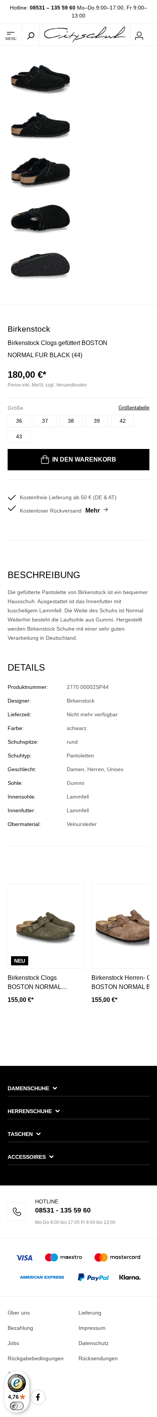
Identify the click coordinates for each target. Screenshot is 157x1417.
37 (45, 421)
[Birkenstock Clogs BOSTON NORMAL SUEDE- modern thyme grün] (45, 926)
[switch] (17, 1406)
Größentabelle (134, 408)
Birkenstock (29, 328)
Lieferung (89, 1313)
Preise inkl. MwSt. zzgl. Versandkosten (47, 385)
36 (19, 421)
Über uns (19, 1313)
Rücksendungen (98, 1358)
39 (97, 421)
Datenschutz (93, 1343)
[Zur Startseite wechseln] (84, 34)
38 (71, 421)
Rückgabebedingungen (36, 1358)
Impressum (92, 1328)
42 (123, 421)
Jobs (13, 1343)
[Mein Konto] (139, 35)
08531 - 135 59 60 (63, 1210)
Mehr (92, 510)
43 (19, 436)
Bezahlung (20, 1328)
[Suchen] (30, 35)
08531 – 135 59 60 (52, 8)
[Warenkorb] (152, 35)
